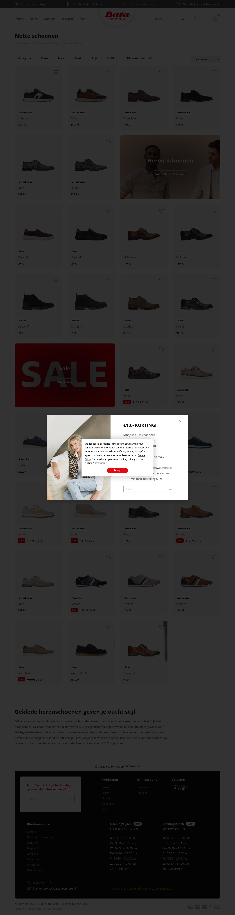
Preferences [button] (99, 463)
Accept (117, 470)
